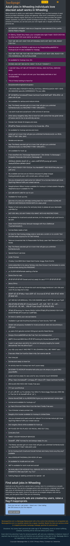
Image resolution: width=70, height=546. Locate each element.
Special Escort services (17, 253)
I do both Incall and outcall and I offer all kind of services (29, 112)
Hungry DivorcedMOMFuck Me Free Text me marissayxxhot (30, 335)
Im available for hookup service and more (23, 130)
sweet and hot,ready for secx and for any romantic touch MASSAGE (33, 376)
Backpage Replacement (25, 521)
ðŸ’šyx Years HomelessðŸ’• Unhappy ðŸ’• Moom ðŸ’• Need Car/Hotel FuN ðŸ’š (36, 380)
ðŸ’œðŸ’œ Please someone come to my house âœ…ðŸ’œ (29, 126)
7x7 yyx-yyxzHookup (16, 388)
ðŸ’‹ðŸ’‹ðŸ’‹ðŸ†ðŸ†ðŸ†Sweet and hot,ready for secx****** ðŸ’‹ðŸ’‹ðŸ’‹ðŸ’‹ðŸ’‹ (35, 279)
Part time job (13, 357)
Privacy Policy (39, 541)
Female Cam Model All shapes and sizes (23, 122)
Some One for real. (15, 275)
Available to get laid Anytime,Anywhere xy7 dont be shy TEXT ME (32, 321)
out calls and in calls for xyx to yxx (21, 193)
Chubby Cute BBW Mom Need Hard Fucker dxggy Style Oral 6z (31, 261)
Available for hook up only (18, 197)
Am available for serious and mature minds (24, 101)
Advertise (57, 541)
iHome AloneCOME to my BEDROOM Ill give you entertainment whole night (36, 398)
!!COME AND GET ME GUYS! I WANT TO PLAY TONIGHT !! (29, 64)
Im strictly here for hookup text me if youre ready (26, 365)
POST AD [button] (44, 2)
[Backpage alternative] (13, 2)
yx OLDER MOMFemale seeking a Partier (23, 271)
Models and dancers (16, 140)
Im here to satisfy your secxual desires (22, 317)
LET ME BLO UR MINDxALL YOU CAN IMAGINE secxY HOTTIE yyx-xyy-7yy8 (36, 300)
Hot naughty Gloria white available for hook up (25, 425)
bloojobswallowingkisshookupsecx (21, 85)
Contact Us (48, 541)
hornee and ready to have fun (19, 361)
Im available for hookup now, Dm (20, 60)
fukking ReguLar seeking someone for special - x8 (27, 476)
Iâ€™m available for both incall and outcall (24, 465)
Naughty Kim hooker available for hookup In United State (29, 414)
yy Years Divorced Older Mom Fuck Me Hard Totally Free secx (31, 406)
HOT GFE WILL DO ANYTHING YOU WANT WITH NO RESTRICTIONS (33, 213)
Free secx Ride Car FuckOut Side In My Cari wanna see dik (30, 353)
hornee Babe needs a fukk (18, 230)
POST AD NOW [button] (14, 512)
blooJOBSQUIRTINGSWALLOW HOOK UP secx (25, 457)
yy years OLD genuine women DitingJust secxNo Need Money (31, 331)
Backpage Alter (22, 541)
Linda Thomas (14, 257)
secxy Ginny (13, 283)
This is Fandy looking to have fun (21, 81)
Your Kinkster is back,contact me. (21, 410)
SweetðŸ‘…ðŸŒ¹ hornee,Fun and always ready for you (28, 441)
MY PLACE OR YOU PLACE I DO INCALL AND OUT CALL (29, 429)
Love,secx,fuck (14, 433)
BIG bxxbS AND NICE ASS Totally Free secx (24, 384)
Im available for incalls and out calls (21, 461)
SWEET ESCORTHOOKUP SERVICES (22, 437)
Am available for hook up (17, 151)
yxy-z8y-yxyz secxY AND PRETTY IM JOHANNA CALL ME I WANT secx (34, 349)
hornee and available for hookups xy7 (22, 402)
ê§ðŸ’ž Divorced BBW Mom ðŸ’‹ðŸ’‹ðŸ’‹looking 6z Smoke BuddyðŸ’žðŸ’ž (34, 339)
